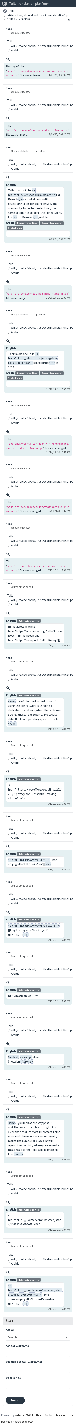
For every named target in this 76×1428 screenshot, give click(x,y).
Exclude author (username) (24, 1362)
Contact (49, 1415)
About (39, 1415)
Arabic (11, 19)
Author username (17, 1346)
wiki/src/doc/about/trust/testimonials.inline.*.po (38, 15)
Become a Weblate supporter (17, 1422)
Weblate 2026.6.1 (24, 1415)
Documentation (64, 1415)
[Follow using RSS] (69, 19)
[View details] (8, 59)
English (11, 185)
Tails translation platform (29, 3)
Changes (24, 19)
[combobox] (35, 1337)
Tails (11, 11)
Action (10, 1330)
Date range (13, 1378)
